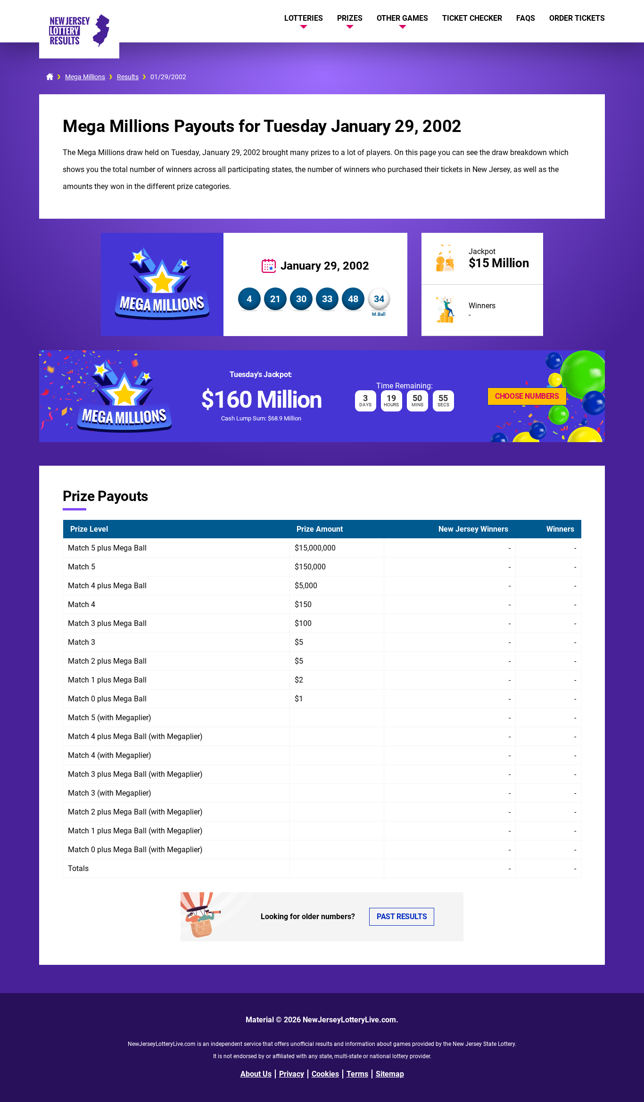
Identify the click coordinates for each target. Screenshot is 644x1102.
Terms (357, 1073)
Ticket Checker (472, 18)
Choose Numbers (527, 396)
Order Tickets (577, 18)
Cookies (325, 1073)
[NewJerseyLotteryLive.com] (79, 44)
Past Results (402, 916)
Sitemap (390, 1073)
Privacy (291, 1073)
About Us (256, 1073)
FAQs (525, 18)
